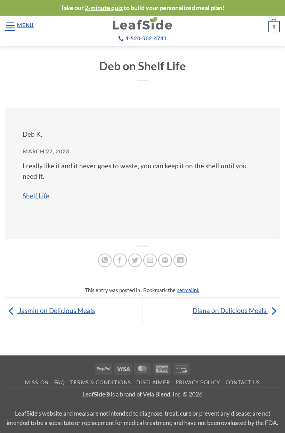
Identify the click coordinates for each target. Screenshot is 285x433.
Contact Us (243, 382)
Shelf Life (36, 196)
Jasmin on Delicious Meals (56, 310)
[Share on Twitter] (135, 260)
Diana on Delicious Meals (230, 310)
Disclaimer (153, 382)
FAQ (59, 382)
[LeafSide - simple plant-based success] (142, 23)
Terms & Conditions (100, 382)
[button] (19, 25)
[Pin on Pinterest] (165, 260)
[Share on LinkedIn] (180, 260)
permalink (188, 290)
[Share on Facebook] (120, 260)
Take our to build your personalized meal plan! (142, 7)
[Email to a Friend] (150, 260)
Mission (37, 382)
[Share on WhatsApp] (105, 260)
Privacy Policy (198, 382)
